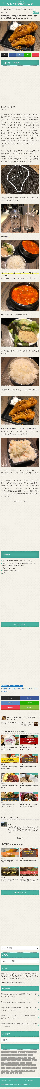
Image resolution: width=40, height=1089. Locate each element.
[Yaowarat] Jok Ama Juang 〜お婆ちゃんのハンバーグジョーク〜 (18, 1009)
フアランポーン (5, 1065)
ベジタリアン (14, 1065)
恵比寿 (24, 1070)
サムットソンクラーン (13, 1055)
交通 (9, 1070)
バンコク (18, 688)
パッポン (28, 1062)
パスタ (11, 1062)
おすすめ (5, 688)
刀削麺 (13, 1070)
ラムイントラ (9, 1068)
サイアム (27, 1052)
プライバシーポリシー (14, 1080)
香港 (20, 1073)
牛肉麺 (3, 1073)
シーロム (25, 688)
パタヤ (17, 1062)
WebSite (20, 838)
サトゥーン (34, 1052)
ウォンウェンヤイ (12, 1052)
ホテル (21, 1065)
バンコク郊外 (4, 1062)
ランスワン (18, 1068)
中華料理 (3, 1070)
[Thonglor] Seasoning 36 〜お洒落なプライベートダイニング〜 (18, 995)
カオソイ (21, 1052)
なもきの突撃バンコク (20, 3)
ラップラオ (33, 1065)
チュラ (10, 1060)
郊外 (16, 1073)
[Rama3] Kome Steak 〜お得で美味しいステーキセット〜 (19, 1025)
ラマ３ (3, 1068)
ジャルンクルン (5, 1057)
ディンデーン (17, 1060)
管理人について (31, 1080)
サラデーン (34, 688)
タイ (11, 688)
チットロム (4, 1060)
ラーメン (24, 1068)
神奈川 (12, 1073)
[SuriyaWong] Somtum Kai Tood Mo (16, 1002)
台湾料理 (19, 1070)
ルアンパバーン (33, 1068)
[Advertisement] (20, 86)
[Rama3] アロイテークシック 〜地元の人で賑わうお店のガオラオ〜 (19, 1017)
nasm (9, 824)
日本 (29, 1070)
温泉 (33, 1070)
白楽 (7, 1073)
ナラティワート (26, 1060)
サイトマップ (23, 1080)
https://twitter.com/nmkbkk (16, 982)
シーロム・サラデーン (16, 686)
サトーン (3, 1055)
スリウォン (31, 1057)
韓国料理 (5, 686)
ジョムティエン (15, 1057)
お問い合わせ (4, 1080)
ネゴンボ (34, 1060)
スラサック (24, 1057)
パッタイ (22, 1062)
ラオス (26, 1065)
